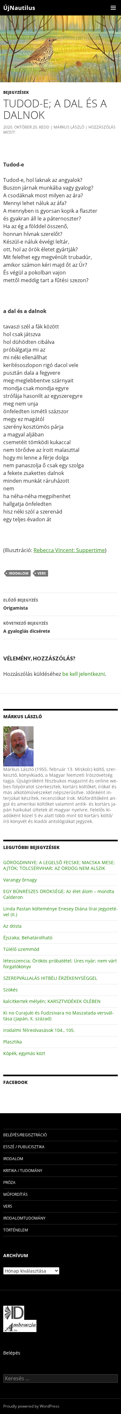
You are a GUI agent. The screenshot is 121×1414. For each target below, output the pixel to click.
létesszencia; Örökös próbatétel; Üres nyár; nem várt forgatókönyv (60, 964)
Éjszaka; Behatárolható (27, 938)
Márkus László (69, 127)
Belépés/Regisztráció (25, 1135)
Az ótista (12, 926)
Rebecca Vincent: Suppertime (69, 550)
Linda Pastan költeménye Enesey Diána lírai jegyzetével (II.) (60, 911)
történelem (15, 1230)
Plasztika (12, 1042)
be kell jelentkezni (83, 673)
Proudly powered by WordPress (31, 1406)
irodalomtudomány (24, 1218)
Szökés (10, 990)
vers (41, 573)
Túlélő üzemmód (21, 949)
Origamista (20, 604)
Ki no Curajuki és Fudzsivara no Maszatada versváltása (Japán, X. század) (58, 1016)
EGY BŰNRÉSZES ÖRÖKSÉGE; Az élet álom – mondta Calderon (58, 894)
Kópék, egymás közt (24, 1053)
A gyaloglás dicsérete (26, 627)
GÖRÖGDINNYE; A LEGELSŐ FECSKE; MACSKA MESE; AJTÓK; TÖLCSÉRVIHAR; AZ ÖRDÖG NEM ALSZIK (59, 865)
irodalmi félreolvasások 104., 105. (39, 1030)
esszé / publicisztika (24, 1147)
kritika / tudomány (22, 1170)
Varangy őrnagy (20, 880)
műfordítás (15, 1194)
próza (9, 1182)
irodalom (18, 573)
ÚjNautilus (19, 8)
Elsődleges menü (113, 7)
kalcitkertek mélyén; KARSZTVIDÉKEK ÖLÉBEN (52, 1001)
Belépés (11, 1353)
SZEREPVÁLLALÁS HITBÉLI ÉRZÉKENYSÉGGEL (50, 978)
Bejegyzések (16, 92)
